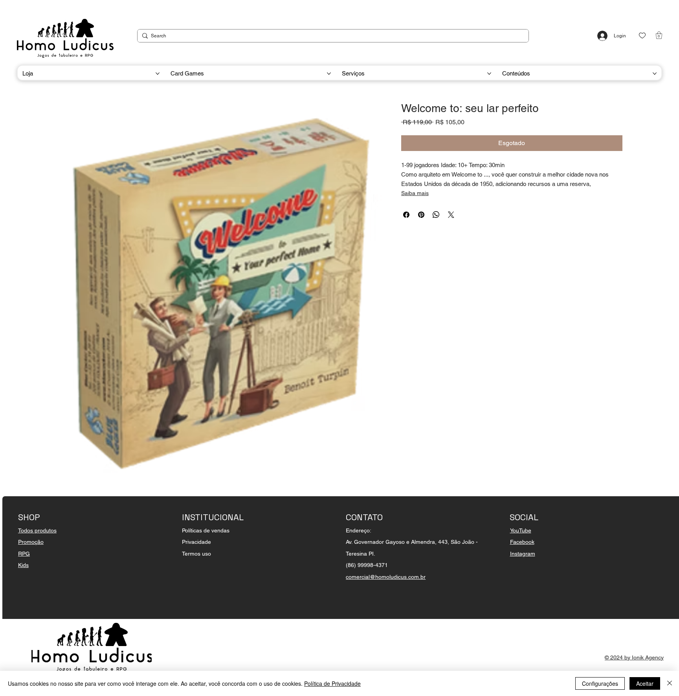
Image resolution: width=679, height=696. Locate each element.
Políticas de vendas (205, 530)
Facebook (522, 542)
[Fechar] (669, 683)
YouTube (520, 530)
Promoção (31, 542)
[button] (659, 35)
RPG (24, 554)
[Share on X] (451, 214)
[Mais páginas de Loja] (158, 73)
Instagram (522, 554)
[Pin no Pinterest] (421, 214)
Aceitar (644, 683)
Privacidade (196, 542)
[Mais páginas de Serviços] (489, 73)
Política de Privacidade (332, 683)
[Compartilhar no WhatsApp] (436, 214)
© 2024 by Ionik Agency (634, 657)
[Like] (642, 36)
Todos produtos (37, 530)
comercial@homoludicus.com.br (386, 577)
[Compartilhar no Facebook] (406, 214)
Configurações (600, 683)
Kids (23, 565)
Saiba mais (415, 193)
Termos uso (196, 554)
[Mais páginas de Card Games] (329, 73)
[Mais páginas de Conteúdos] (655, 73)
